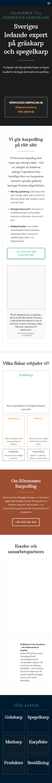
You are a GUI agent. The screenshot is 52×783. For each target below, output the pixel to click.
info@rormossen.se (26, 107)
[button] (49, 3)
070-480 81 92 (26, 111)
